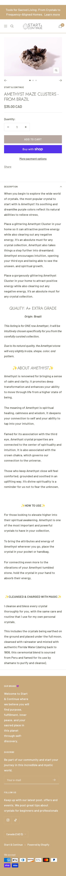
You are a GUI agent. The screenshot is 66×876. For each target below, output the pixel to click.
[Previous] (5, 80)
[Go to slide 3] (36, 80)
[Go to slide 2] (33, 80)
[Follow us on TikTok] (15, 820)
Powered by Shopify (38, 844)
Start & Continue (14, 87)
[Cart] (60, 26)
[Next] (60, 80)
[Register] (54, 780)
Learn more (52, 14)
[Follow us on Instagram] (8, 820)
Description (11, 186)
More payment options (33, 158)
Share (7, 166)
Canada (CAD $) (14, 834)
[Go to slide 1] (29, 80)
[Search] (12, 26)
